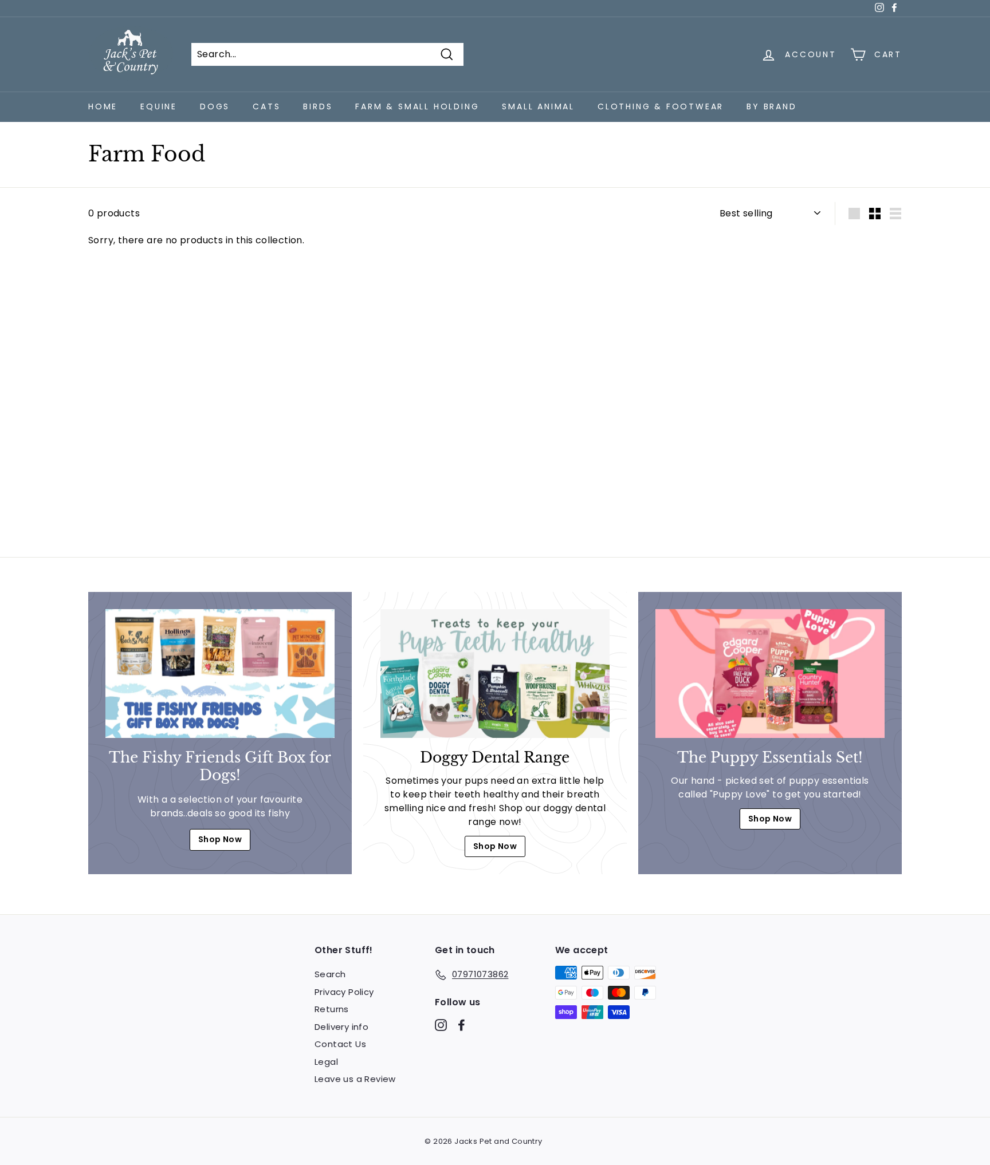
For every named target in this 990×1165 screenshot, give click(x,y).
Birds (317, 106)
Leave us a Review (355, 1079)
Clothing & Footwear (661, 106)
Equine (158, 106)
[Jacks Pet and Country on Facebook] (461, 1024)
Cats (266, 106)
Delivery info (341, 1027)
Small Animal (538, 106)
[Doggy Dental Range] (495, 673)
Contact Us (340, 1044)
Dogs (215, 106)
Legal (326, 1062)
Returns (332, 1009)
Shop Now (220, 839)
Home (102, 106)
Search (330, 974)
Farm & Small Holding (417, 106)
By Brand (771, 106)
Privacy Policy (344, 992)
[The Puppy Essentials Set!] (770, 673)
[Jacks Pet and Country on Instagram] (441, 1024)
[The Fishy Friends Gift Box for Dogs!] (220, 673)
